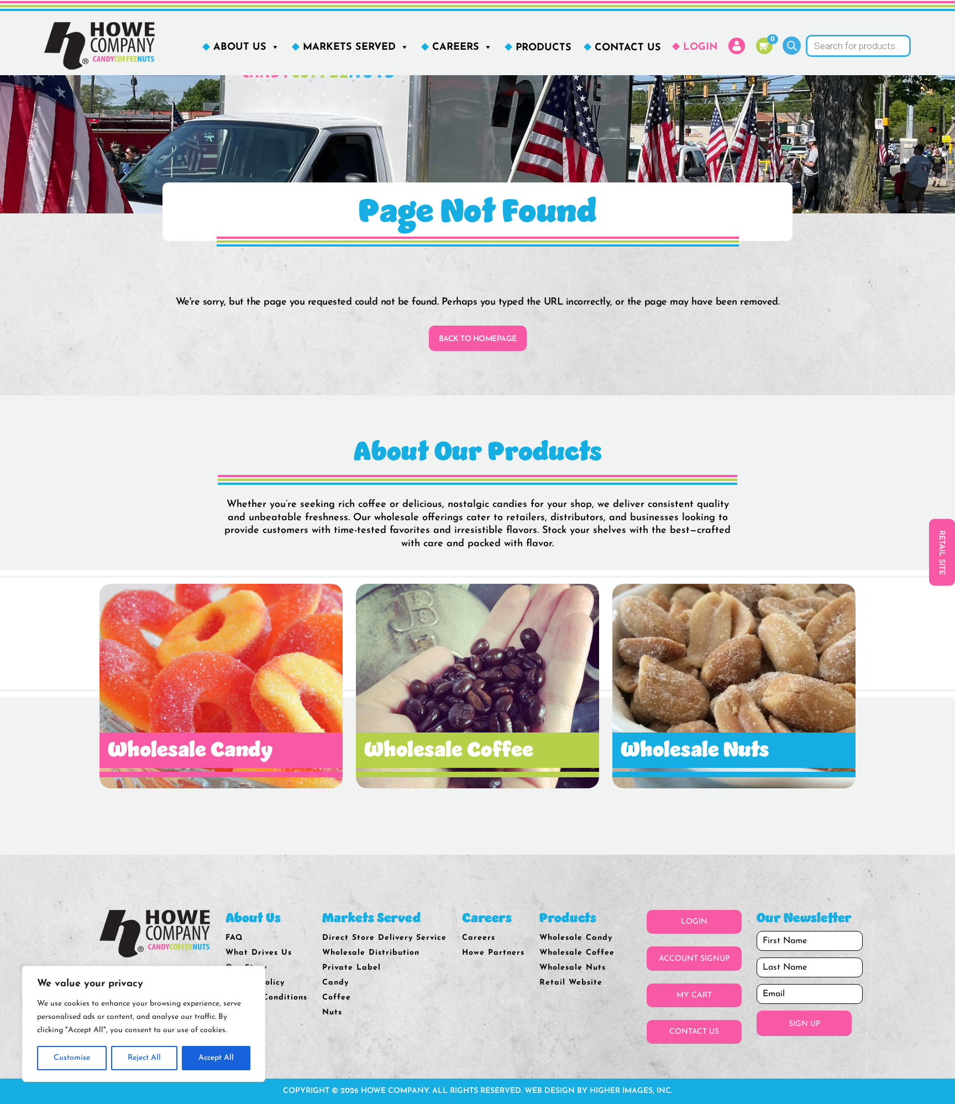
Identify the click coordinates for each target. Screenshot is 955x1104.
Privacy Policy (255, 983)
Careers (455, 48)
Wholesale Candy (575, 938)
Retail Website (570, 983)
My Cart (694, 995)
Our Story (246, 968)
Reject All (144, 1058)
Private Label (351, 968)
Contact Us (628, 48)
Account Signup (694, 959)
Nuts (332, 1012)
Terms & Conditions (266, 997)
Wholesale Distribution (370, 953)
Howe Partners (493, 953)
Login (700, 48)
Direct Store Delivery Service (384, 938)
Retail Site (941, 552)
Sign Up (804, 1024)
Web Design (549, 1091)
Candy (335, 983)
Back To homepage (478, 339)
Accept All (216, 1058)
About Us (239, 48)
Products (543, 48)
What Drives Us (258, 953)
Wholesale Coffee (577, 953)
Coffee (336, 997)
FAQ (234, 938)
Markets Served (349, 48)
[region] (143, 1024)
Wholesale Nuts (572, 968)
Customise (72, 1058)
